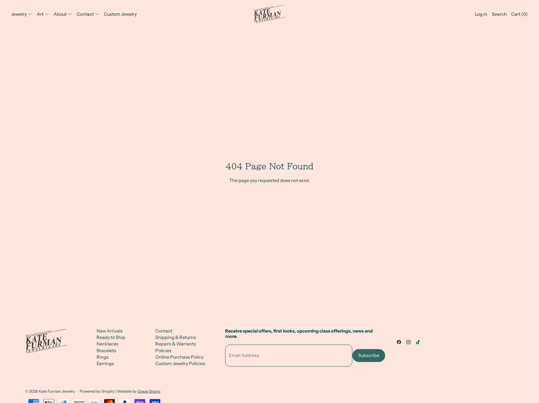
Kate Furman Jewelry (57, 391)
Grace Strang (149, 391)
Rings (103, 357)
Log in (481, 14)
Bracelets (106, 350)
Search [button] (499, 14)
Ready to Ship (111, 337)
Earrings (105, 363)
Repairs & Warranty (175, 344)
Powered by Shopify (97, 391)
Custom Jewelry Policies (180, 363)
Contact (163, 331)
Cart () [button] (519, 14)
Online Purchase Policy (179, 357)
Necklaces (107, 344)
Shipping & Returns (175, 337)
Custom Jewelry (120, 14)
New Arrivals (110, 331)
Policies (163, 350)
